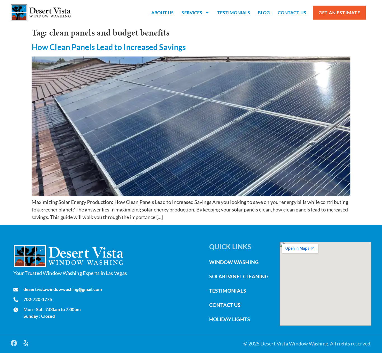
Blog (264, 12)
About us (162, 12)
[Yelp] (26, 343)
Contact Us (292, 12)
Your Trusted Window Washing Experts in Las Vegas (70, 273)
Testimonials (233, 12)
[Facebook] (14, 343)
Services (191, 12)
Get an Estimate (339, 12)
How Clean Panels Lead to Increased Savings (109, 47)
